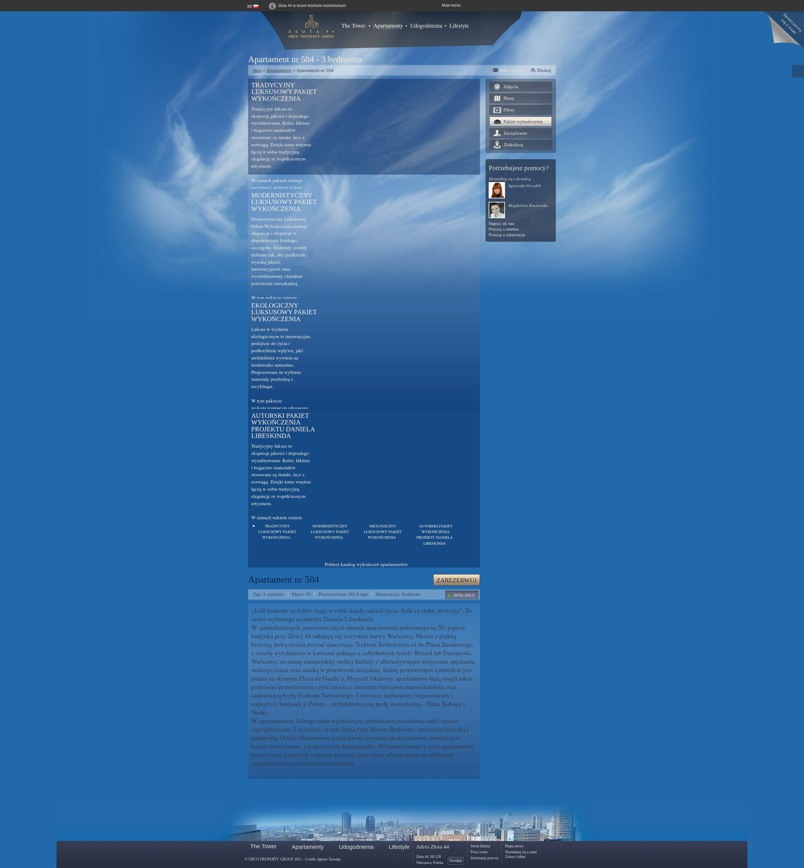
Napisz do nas (502, 224)
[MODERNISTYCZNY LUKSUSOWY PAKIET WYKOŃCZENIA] (306, 526)
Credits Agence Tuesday (323, 859)
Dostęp (456, 861)
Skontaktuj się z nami (521, 852)
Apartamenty (388, 25)
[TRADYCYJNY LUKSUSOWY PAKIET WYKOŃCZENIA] (253, 526)
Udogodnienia (426, 25)
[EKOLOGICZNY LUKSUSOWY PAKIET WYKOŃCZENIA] (359, 526)
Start (257, 70)
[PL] (255, 6)
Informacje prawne (484, 858)
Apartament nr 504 (315, 70)
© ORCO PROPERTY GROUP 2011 (273, 859)
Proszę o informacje (507, 235)
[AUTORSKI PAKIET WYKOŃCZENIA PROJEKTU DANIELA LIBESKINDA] (412, 526)
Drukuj (544, 70)
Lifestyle (459, 25)
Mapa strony (514, 846)
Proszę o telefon (504, 229)
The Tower (353, 25)
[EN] (249, 6)
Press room (478, 852)
